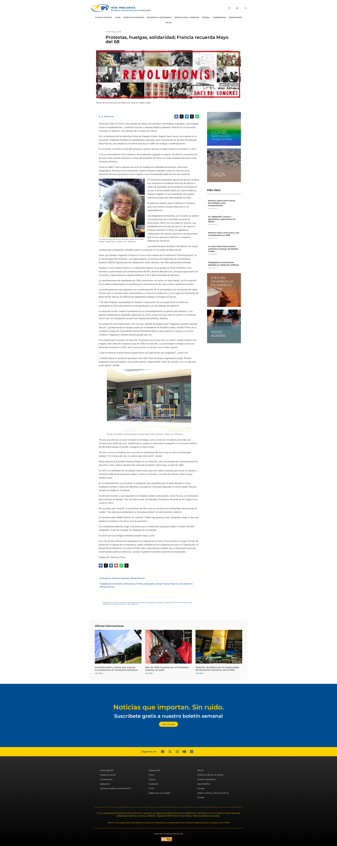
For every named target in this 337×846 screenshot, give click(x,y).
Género (206, 17)
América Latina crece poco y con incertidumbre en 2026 (223, 234)
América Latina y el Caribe (210, 775)
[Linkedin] (191, 751)
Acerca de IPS (107, 770)
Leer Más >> (213, 208)
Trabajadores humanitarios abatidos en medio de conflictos (223, 263)
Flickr (151, 788)
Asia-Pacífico (203, 784)
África (200, 770)
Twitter (152, 779)
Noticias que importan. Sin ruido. (168, 707)
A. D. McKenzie (106, 116)
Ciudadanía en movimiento (111, 584)
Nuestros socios (108, 775)
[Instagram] (177, 751)
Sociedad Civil (186, 584)
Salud (168, 22)
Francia (166, 584)
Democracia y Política (133, 584)
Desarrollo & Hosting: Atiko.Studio (168, 834)
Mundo (200, 797)
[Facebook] (162, 751)
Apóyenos (105, 784)
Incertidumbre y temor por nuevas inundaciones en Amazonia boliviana (116, 668)
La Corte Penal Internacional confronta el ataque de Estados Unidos (223, 248)
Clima (118, 17)
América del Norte (206, 779)
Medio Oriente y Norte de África (213, 793)
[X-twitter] (170, 751)
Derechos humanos (133, 17)
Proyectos (174, 584)
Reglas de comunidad (159, 793)
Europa (159, 584)
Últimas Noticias (103, 17)
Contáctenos (106, 779)
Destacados (149, 584)
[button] (246, 8)
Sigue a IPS (154, 770)
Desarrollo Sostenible (159, 17)
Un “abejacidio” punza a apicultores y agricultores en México (222, 219)
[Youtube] (184, 751)
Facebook (153, 784)
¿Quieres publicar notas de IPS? (115, 788)
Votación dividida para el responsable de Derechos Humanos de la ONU (217, 668)
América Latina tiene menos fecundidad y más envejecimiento (221, 203)
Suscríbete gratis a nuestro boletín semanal (168, 716)
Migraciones (235, 17)
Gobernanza (219, 17)
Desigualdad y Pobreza (186, 17)
